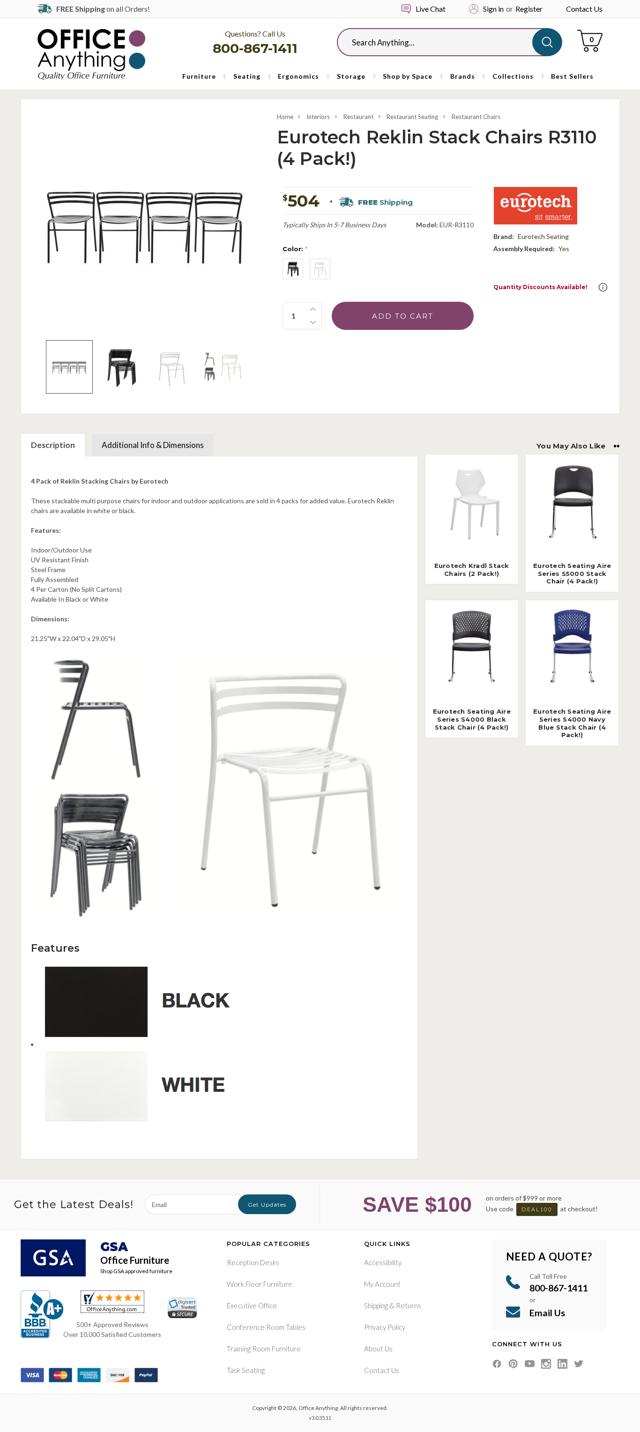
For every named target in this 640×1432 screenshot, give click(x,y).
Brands (462, 76)
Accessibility (383, 1262)
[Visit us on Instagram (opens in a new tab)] (546, 1364)
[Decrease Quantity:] (313, 322)
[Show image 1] (69, 367)
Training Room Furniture (264, 1348)
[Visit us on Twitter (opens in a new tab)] (579, 1364)
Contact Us (584, 8)
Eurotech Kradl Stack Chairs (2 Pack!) (471, 569)
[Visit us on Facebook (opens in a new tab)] (497, 1364)
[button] (603, 287)
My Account (382, 1284)
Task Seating (246, 1370)
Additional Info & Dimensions (153, 445)
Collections (513, 76)
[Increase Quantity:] (313, 309)
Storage (351, 76)
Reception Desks (253, 1262)
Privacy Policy (384, 1327)
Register (529, 8)
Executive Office (252, 1305)
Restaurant (358, 116)
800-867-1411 (255, 48)
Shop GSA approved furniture (136, 1271)
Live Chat (431, 8)
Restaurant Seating (412, 116)
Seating (246, 76)
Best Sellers (572, 76)
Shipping (376, 1305)
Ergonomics (298, 76)
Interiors (318, 116)
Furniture (199, 76)
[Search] (547, 42)
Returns (408, 1305)
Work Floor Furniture (259, 1284)
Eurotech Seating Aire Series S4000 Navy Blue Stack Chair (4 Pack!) (572, 723)
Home (285, 116)
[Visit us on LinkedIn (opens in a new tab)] (562, 1364)
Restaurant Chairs (476, 116)
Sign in (493, 8)
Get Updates (267, 1204)
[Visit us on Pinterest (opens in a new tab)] (513, 1364)
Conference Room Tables (266, 1327)
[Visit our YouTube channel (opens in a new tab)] (530, 1364)
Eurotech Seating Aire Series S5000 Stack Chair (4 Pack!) (572, 573)
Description (53, 445)
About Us (378, 1348)
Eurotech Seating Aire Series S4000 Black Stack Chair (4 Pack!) (472, 719)
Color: (295, 249)
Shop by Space (407, 76)
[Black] (293, 269)
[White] (320, 269)
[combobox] (442, 42)
